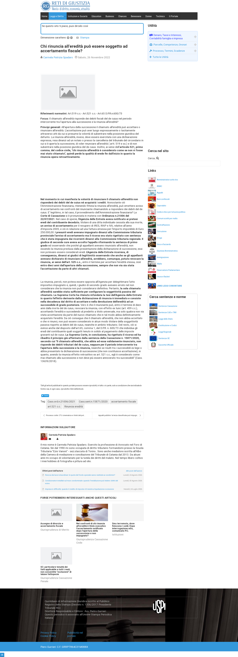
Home (44, 16)
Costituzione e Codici (167, 325)
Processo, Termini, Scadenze (169, 50)
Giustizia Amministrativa (167, 250)
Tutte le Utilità (160, 57)
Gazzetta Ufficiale (166, 344)
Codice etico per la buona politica (171, 212)
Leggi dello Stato (165, 319)
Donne (148, 16)
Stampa (84, 37)
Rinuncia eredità (73, 406)
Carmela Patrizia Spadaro (58, 57)
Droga (159, 238)
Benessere (136, 16)
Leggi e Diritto (57, 16)
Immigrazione (163, 257)
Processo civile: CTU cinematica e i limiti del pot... (65, 415)
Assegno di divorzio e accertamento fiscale (51, 525)
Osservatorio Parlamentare (168, 270)
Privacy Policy (49, 632)
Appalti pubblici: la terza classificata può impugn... (118, 415)
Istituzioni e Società (78, 16)
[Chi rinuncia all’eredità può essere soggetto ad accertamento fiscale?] (68, 92)
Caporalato (161, 205)
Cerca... (152, 158)
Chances (122, 16)
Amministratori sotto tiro (167, 179)
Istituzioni (117, 534)
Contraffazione (163, 225)
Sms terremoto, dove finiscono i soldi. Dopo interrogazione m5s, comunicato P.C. (123, 527)
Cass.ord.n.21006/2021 (61, 401)
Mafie (159, 263)
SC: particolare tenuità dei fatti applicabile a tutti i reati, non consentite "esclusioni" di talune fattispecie (55, 570)
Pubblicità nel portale (75, 634)
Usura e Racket (163, 276)
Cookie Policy (48, 636)
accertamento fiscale (123, 401)
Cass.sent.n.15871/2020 (93, 401)
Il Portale (173, 16)
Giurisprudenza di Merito (54, 529)
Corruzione (162, 231)
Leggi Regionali (164, 331)
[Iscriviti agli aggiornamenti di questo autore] (50, 439)
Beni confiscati (163, 199)
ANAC (159, 186)
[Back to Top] (2, 655)
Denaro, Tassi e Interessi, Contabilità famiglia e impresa (166, 37)
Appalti (160, 192)
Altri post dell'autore (134, 471)
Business (110, 16)
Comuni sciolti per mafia (167, 218)
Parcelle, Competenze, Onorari (170, 44)
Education (97, 16)
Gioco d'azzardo (164, 244)
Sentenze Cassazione (167, 306)
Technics (160, 16)
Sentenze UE (164, 338)
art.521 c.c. (54, 406)
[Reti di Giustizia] (65, 6)
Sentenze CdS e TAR (167, 312)
